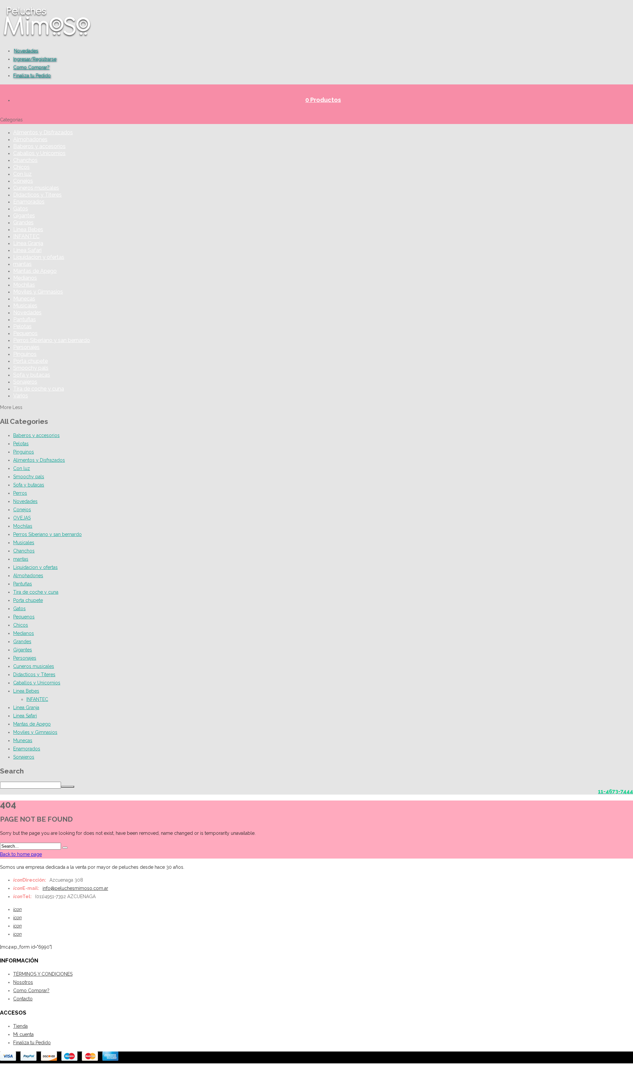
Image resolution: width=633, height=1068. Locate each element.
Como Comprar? (31, 67)
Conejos (23, 181)
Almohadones (30, 139)
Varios (20, 396)
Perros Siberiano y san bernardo (51, 340)
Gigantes (24, 215)
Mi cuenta (23, 1034)
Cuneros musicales (36, 188)
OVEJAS (22, 517)
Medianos (25, 278)
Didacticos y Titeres (37, 195)
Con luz (22, 174)
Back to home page (21, 854)
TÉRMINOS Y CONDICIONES (43, 974)
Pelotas (22, 326)
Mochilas (24, 285)
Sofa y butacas (31, 375)
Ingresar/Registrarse (34, 59)
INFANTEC (26, 236)
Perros (20, 493)
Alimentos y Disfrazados (43, 132)
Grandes (23, 222)
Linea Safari (27, 250)
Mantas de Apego (35, 271)
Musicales (25, 305)
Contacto (23, 998)
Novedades (26, 50)
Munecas (24, 299)
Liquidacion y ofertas (38, 257)
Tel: (22, 896)
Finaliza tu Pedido (32, 75)
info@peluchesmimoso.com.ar (75, 888)
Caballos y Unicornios (39, 153)
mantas (22, 264)
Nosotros (23, 982)
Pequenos (25, 333)
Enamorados (29, 202)
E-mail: (26, 888)
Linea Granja (28, 243)
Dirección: (29, 880)
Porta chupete (30, 361)
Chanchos (25, 160)
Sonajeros (25, 382)
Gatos (20, 208)
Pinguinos (25, 354)
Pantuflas (24, 319)
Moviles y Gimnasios (38, 292)
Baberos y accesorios (39, 146)
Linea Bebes (28, 229)
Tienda (20, 1026)
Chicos (21, 167)
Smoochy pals (30, 368)
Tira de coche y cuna (38, 389)
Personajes (26, 347)
